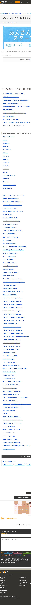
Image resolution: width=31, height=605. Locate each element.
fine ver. (5, 140)
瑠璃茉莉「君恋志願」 (8, 269)
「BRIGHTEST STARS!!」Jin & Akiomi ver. (14, 317)
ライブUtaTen (3, 592)
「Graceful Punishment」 (9, 285)
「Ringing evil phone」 (9, 449)
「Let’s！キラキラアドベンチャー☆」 (12, 423)
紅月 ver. (5, 172)
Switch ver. (6, 181)
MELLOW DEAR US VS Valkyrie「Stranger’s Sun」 (16, 100)
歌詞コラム (2, 583)
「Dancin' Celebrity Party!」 (10, 388)
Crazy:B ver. (6, 162)
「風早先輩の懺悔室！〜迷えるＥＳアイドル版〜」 (15, 397)
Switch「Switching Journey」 (10, 288)
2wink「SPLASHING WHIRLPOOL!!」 (12, 103)
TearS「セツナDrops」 (9, 359)
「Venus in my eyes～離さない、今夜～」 (13, 407)
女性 (18, 552)
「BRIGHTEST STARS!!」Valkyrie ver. (12, 311)
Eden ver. (5, 153)
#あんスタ (14, 22)
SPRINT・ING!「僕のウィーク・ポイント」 (14, 291)
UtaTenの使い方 (22, 585)
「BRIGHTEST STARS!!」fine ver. (11, 343)
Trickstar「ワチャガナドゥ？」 (10, 400)
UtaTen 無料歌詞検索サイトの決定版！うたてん (8, 596)
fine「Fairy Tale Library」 (9, 410)
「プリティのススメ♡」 (9, 436)
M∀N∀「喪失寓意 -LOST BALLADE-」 (12, 429)
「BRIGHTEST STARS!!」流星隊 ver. (12, 301)
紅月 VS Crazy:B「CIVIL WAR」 (11, 119)
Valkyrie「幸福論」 (8, 214)
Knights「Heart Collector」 (10, 375)
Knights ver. (6, 178)
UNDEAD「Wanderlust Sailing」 (11, 272)
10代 (6, 555)
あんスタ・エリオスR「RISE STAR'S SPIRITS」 (15, 246)
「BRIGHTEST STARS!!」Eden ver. (12, 314)
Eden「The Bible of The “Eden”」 (11, 221)
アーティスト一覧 (23, 582)
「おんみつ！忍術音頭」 (9, 426)
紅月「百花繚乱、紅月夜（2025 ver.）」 (13, 381)
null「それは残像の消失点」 (10, 243)
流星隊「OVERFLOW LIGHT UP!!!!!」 (12, 230)
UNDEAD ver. (6, 165)
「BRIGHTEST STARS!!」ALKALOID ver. (13, 320)
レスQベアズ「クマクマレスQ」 (11, 237)
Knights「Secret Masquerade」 (11, 198)
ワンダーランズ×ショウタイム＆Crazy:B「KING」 (15, 368)
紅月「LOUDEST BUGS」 (9, 256)
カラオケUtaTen (3, 590)
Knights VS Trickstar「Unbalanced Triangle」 (14, 113)
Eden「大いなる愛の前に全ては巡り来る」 (13, 250)
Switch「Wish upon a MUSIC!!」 (11, 365)
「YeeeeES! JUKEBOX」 (9, 378)
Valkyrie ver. (6, 156)
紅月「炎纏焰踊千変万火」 (9, 233)
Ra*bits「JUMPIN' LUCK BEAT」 (11, 394)
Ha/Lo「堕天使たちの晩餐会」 (10, 355)
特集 (18, 2)
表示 (30, 59)
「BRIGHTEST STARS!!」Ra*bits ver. (12, 298)
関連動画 (20, 464)
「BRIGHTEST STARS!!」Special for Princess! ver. (16, 336)
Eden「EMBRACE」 (8, 109)
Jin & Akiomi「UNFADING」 (10, 227)
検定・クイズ (3, 589)
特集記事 (2, 587)
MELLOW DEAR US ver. (9, 175)
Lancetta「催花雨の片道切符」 (10, 217)
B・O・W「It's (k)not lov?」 (10, 253)
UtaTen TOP (2, 577)
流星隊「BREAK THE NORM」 (11, 97)
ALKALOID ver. (7, 149)
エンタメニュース (3, 585)
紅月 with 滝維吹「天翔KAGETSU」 (12, 391)
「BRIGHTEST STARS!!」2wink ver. (12, 327)
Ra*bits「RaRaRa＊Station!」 (10, 262)
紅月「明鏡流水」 (7, 240)
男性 (8, 552)
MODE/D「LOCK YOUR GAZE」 (11, 349)
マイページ (2, 580)
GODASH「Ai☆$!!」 (8, 259)
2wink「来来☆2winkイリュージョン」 (12, 278)
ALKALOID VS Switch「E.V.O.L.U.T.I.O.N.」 (14, 93)
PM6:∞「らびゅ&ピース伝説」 (10, 266)
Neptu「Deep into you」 (9, 275)
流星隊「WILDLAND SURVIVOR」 (11, 416)
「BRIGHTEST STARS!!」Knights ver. (12, 330)
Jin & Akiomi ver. (7, 188)
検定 (24, 2)
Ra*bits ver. (6, 169)
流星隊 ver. (6, 146)
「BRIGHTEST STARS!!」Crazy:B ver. (12, 307)
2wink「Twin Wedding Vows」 (11, 439)
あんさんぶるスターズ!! (6, 22)
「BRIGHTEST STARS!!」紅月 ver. (12, 339)
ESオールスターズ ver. (8, 136)
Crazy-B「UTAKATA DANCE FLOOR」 (13, 420)
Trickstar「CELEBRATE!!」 (10, 294)
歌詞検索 (12, 2)
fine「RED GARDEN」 (9, 116)
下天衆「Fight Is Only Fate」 (10, 208)
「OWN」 (5, 413)
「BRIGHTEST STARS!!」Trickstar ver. (13, 304)
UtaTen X (21, 578)
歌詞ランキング (8, 464)
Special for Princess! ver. (9, 185)
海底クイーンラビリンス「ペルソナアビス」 (14, 195)
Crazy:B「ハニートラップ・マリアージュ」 (14, 282)
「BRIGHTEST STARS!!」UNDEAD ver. (13, 333)
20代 (12, 555)
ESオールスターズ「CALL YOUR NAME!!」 (14, 125)
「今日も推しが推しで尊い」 (10, 362)
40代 (24, 555)
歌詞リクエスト (22, 580)
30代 (18, 555)
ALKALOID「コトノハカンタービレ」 (12, 205)
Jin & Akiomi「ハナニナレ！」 (10, 224)
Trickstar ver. (6, 143)
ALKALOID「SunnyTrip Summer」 (12, 433)
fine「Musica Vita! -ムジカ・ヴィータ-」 (13, 211)
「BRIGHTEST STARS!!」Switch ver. (12, 323)
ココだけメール (22, 577)
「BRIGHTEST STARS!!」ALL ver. (11, 346)
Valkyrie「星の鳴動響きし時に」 (11, 384)
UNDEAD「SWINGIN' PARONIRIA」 (12, 442)
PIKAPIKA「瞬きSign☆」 (9, 372)
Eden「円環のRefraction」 (10, 352)
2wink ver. (5, 159)
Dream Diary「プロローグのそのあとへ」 (13, 201)
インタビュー (3, 594)
